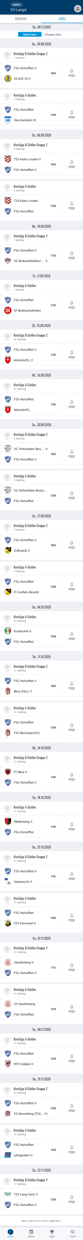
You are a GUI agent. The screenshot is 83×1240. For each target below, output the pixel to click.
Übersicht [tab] (21, 19)
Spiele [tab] (62, 19)
